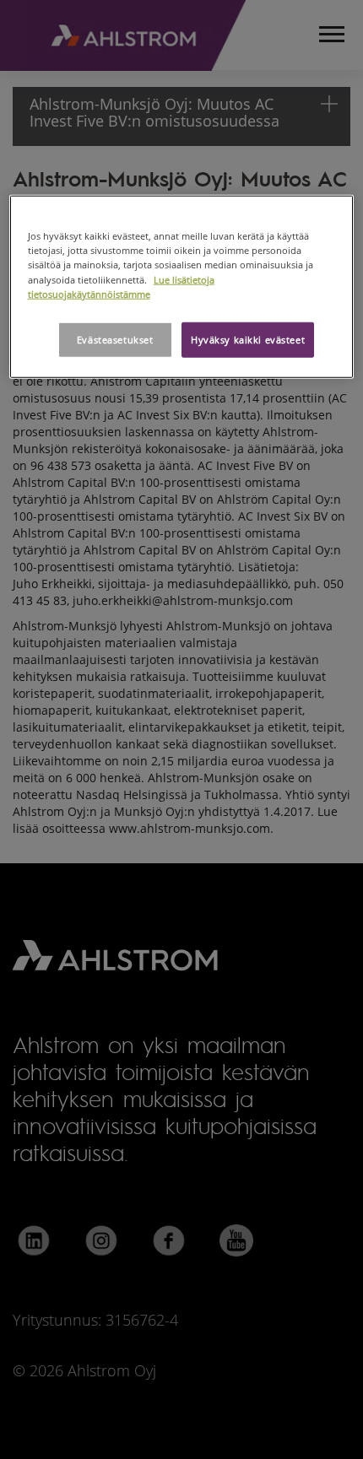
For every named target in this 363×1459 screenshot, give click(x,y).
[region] (182, 286)
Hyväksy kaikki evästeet (248, 338)
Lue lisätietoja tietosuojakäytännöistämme (121, 286)
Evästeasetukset (115, 338)
